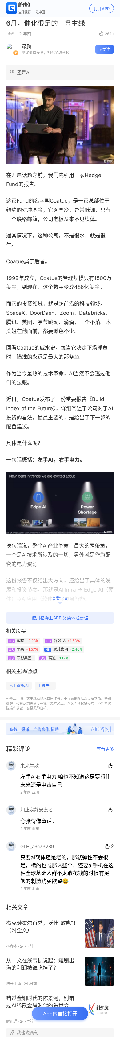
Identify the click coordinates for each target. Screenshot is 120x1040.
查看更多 (105, 749)
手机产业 (45, 685)
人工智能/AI (19, 685)
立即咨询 (100, 729)
